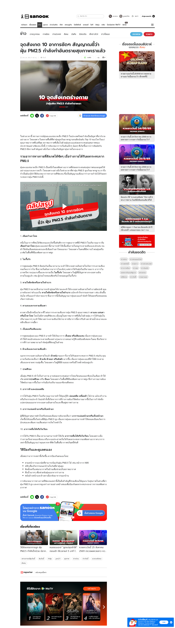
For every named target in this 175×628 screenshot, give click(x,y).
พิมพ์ (44, 57)
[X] (37, 116)
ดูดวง (45, 24)
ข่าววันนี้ (85, 558)
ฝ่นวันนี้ (41, 558)
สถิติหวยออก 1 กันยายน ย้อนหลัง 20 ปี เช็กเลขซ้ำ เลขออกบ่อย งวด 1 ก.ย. (136, 228)
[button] (78, 16)
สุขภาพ (66, 558)
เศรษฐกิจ (68, 24)
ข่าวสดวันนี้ (125, 264)
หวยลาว (135, 264)
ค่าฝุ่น (50, 558)
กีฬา (61, 24)
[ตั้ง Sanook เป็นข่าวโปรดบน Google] (63, 511)
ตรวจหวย (142, 272)
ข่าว (39, 24)
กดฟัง (89, 57)
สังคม (24, 563)
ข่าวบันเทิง (54, 24)
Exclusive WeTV (113, 24)
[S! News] (27, 572)
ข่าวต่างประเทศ (146, 264)
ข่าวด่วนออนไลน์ (136, 259)
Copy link (53, 116)
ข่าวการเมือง (125, 268)
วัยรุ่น (97, 24)
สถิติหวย (124, 277)
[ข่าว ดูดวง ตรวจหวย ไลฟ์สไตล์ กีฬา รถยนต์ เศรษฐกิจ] (34, 16)
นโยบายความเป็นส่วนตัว (144, 624)
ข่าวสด (135, 268)
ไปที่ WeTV (92, 589)
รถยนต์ (85, 24)
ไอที (91, 24)
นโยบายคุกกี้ (155, 624)
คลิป (103, 24)
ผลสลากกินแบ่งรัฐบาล (128, 272)
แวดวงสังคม (96, 558)
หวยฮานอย (143, 277)
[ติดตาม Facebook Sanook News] (137, 241)
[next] (104, 607)
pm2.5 (58, 558)
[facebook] (42, 116)
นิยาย (124, 24)
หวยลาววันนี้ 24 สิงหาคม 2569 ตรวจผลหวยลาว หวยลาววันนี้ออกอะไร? (136, 138)
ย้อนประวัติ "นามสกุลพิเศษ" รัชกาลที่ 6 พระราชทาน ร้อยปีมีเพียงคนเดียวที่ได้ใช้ (137, 200)
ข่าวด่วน (76, 558)
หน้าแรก (24, 24)
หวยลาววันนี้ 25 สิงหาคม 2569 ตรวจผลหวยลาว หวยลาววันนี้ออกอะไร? (136, 168)
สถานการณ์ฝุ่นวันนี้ (28, 558)
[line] (32, 116)
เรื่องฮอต (32, 24)
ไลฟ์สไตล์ (77, 24)
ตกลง (163, 622)
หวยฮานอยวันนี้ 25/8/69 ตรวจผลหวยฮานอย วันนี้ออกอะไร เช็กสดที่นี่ (136, 75)
